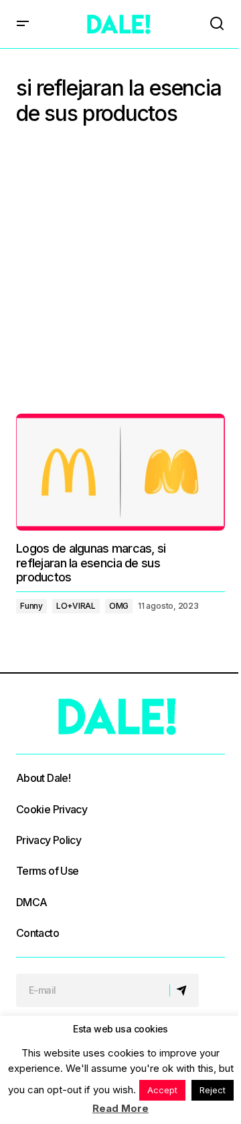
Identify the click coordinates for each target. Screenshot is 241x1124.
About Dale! (43, 778)
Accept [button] (162, 1090)
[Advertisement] (120, 273)
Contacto (37, 933)
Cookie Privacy (51, 809)
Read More (120, 1108)
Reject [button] (212, 1090)
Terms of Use (47, 870)
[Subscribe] (183, 990)
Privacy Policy (48, 840)
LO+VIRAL (76, 606)
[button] (23, 24)
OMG (119, 606)
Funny (31, 606)
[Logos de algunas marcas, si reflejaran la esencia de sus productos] (120, 472)
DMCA (31, 902)
